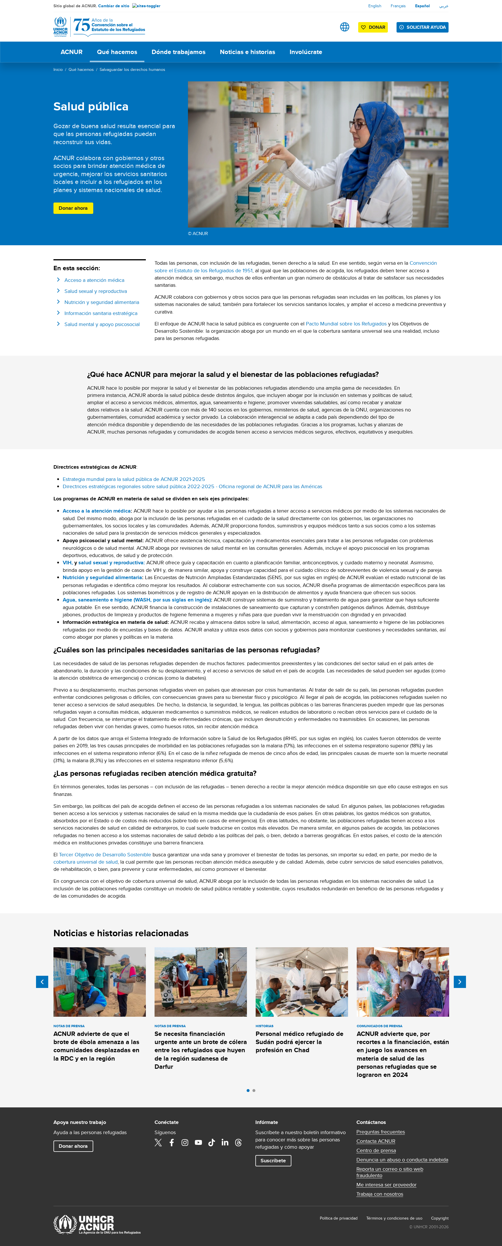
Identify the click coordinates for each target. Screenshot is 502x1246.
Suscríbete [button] (273, 1160)
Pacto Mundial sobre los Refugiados (346, 323)
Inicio (58, 69)
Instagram (185, 1142)
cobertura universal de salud (85, 861)
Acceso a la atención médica (97, 511)
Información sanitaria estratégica (100, 313)
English (374, 6)
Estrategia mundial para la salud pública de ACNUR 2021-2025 (134, 479)
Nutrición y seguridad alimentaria (101, 302)
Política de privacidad (339, 1218)
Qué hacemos (117, 52)
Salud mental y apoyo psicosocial (102, 324)
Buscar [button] (326, 27)
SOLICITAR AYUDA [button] (426, 27)
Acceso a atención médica (94, 280)
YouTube (198, 1142)
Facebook (171, 1142)
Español (422, 6)
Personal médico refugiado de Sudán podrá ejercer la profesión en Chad (299, 1042)
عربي (444, 6)
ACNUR (72, 52)
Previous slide (42, 982)
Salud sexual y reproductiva (95, 291)
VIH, (68, 562)
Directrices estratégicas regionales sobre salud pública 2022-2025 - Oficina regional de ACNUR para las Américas (192, 486)
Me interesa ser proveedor (386, 1184)
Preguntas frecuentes (380, 1132)
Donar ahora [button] (73, 208)
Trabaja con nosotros (379, 1194)
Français (398, 6)
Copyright (440, 1218)
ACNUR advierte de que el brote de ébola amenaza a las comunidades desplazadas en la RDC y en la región (96, 1046)
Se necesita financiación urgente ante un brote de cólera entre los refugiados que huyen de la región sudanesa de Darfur (201, 1050)
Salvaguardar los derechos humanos (132, 69)
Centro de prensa (376, 1150)
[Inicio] (94, 27)
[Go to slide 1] (249, 1092)
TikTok (212, 1142)
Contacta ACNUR (375, 1141)
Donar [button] (377, 27)
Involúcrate (306, 52)
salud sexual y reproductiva (111, 562)
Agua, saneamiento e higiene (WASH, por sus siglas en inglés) (137, 600)
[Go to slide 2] (255, 1092)
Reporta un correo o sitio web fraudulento (389, 1172)
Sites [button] (344, 27)
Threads (238, 1142)
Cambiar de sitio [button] (113, 6)
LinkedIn (225, 1142)
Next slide (460, 982)
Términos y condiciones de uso (394, 1218)
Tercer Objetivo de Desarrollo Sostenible (105, 854)
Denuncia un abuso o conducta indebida (402, 1160)
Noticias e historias (247, 52)
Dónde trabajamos (178, 52)
